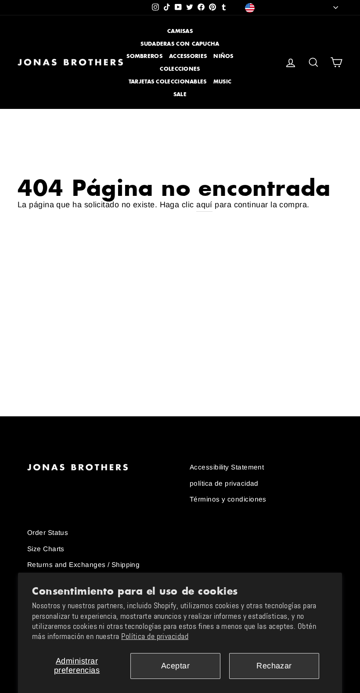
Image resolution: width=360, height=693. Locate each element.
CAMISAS (180, 31)
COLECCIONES (180, 68)
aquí (204, 204)
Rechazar (274, 665)
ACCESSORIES (188, 56)
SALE (180, 94)
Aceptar (175, 665)
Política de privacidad (154, 636)
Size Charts (46, 548)
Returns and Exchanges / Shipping (83, 564)
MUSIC (222, 81)
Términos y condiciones (228, 499)
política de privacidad (224, 483)
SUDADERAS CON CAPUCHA (179, 43)
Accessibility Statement (227, 467)
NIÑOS (223, 56)
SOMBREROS (144, 56)
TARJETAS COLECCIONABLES (168, 81)
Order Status (47, 532)
